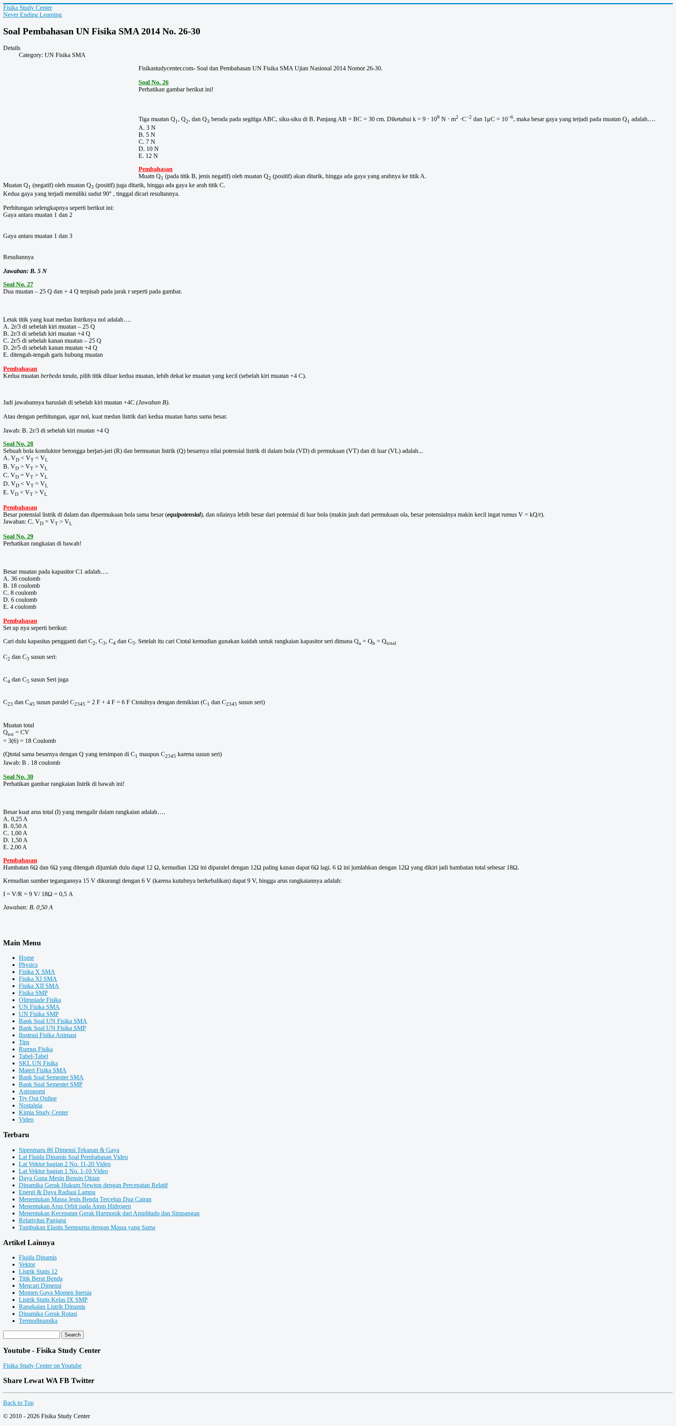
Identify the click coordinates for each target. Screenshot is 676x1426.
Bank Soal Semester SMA (51, 1077)
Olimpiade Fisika (40, 1000)
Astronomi (32, 1091)
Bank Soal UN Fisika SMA (53, 1021)
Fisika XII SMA (39, 985)
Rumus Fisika (36, 1049)
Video (26, 1119)
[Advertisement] (71, 121)
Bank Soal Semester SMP (51, 1084)
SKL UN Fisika (38, 1063)
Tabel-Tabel (33, 1056)
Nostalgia (30, 1105)
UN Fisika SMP (39, 1014)
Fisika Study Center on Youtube (42, 1365)
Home (26, 957)
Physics (28, 964)
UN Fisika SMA (39, 1007)
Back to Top (18, 1402)
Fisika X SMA (37, 971)
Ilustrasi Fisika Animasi (47, 1035)
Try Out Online (38, 1098)
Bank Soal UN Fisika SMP (52, 1028)
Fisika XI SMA (38, 978)
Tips (24, 1042)
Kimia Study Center (43, 1112)
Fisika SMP (33, 992)
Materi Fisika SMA (43, 1070)
